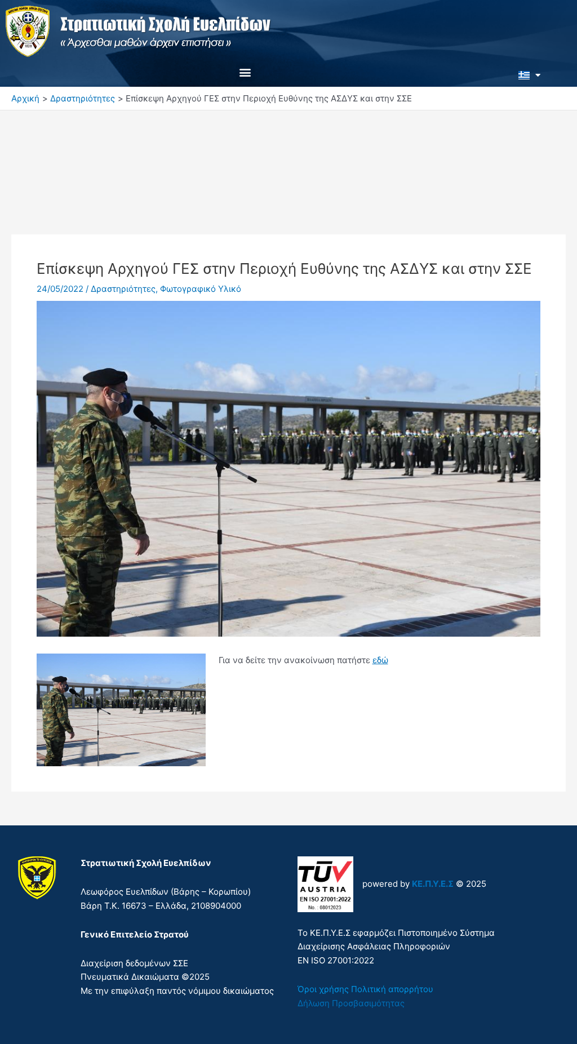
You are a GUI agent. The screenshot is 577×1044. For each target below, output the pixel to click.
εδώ (380, 660)
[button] (245, 72)
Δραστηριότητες (123, 288)
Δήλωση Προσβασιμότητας (351, 1003)
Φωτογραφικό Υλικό (200, 288)
